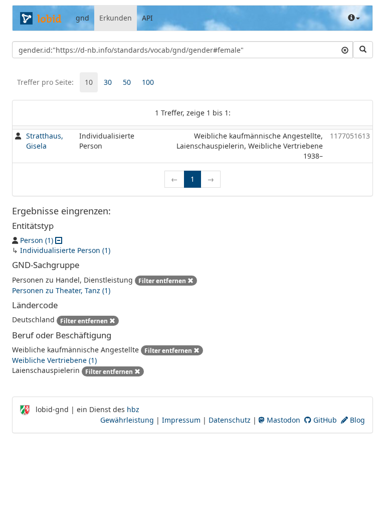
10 (89, 82)
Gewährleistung (127, 420)
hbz (133, 409)
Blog (356, 420)
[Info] (354, 18)
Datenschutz (230, 420)
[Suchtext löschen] (345, 50)
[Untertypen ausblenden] (58, 240)
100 (148, 82)
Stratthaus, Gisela (44, 141)
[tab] (89, 82)
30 (108, 82)
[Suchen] (363, 49)
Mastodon (282, 420)
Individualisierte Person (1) (65, 250)
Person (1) (36, 240)
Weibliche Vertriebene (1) (54, 360)
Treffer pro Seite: (45, 82)
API (147, 18)
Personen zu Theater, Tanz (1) (61, 290)
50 (127, 82)
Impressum (181, 420)
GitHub (324, 420)
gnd (82, 18)
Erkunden (115, 18)
